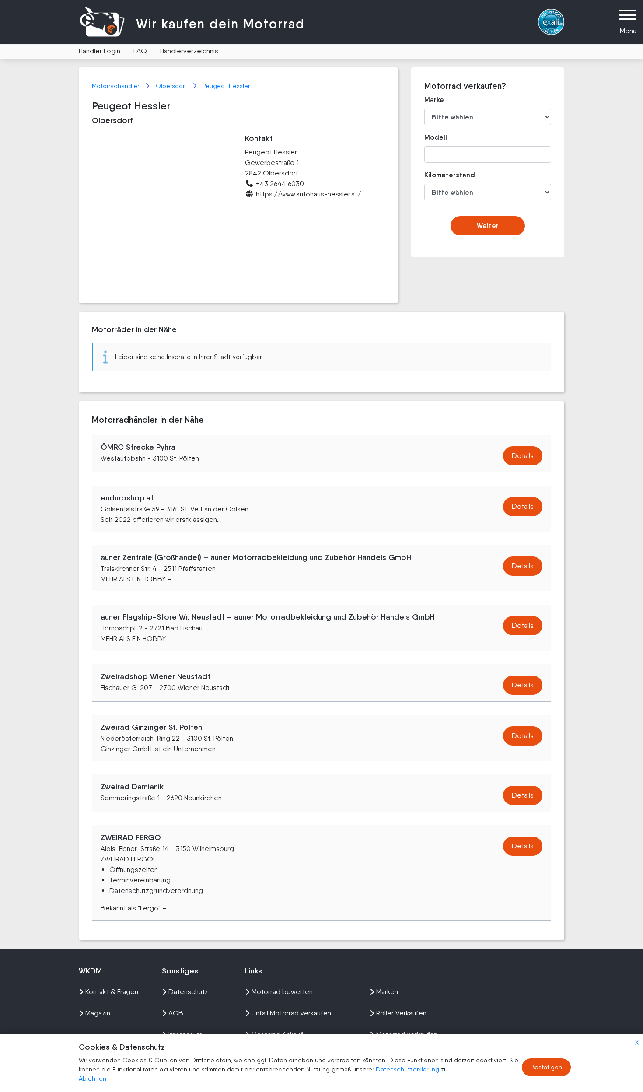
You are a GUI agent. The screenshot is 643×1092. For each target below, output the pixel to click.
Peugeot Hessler (226, 85)
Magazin (97, 1013)
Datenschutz (188, 991)
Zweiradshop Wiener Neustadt (155, 676)
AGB (175, 1013)
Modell (435, 137)
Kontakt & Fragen (111, 991)
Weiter (488, 225)
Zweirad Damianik (132, 786)
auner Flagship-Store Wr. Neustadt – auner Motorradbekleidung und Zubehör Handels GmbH (268, 617)
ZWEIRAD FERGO (131, 837)
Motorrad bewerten (282, 991)
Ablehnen (92, 1078)
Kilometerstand (443, 175)
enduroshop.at (127, 498)
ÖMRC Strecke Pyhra (138, 447)
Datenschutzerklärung (408, 1069)
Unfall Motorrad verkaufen (291, 1013)
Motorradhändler (116, 85)
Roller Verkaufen (401, 1013)
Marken (387, 991)
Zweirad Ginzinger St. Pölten (151, 727)
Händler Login (99, 51)
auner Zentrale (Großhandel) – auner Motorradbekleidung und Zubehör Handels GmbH (256, 557)
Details (523, 456)
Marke (434, 99)
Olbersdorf (172, 85)
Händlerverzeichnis (189, 51)
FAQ (140, 51)
